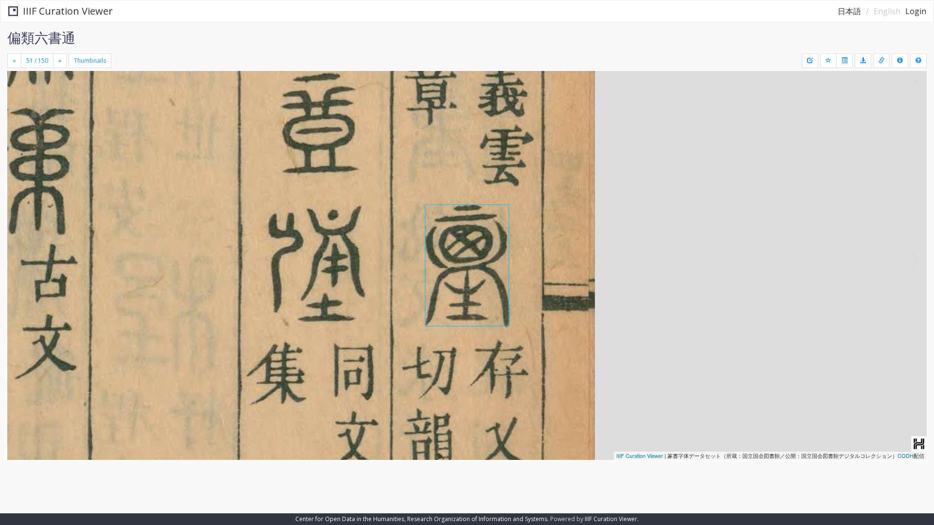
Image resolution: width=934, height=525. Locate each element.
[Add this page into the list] (828, 60)
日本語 (849, 11)
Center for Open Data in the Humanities (349, 519)
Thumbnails (90, 60)
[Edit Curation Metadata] (810, 60)
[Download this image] (863, 60)
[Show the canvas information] (881, 60)
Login (915, 11)
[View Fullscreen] (18, 112)
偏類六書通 (41, 37)
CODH (906, 455)
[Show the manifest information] (900, 60)
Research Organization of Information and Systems (477, 519)
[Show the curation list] (844, 60)
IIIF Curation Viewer (68, 11)
